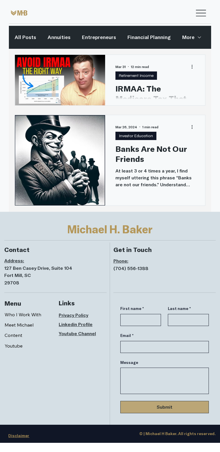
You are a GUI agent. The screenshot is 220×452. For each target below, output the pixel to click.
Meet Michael (19, 325)
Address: (14, 260)
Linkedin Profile (76, 324)
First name (132, 308)
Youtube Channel (77, 333)
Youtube (14, 346)
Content (13, 335)
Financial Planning (149, 37)
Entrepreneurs (99, 37)
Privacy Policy (73, 315)
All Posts (25, 37)
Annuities (59, 37)
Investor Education (136, 135)
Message (129, 362)
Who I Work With (23, 314)
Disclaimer (18, 435)
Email (126, 335)
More (188, 37)
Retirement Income (136, 75)
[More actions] (193, 66)
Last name (179, 308)
